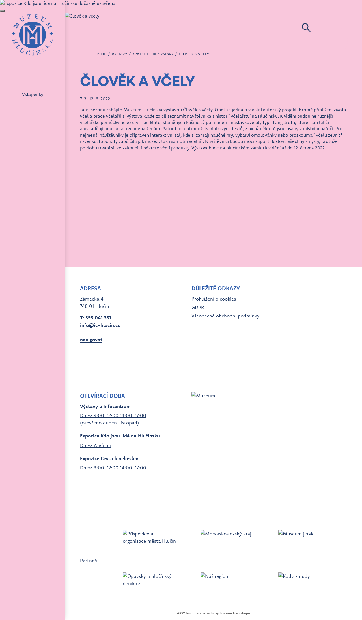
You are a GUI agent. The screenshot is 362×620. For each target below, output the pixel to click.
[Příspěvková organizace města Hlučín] (149, 539)
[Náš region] (227, 581)
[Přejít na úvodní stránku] (32, 34)
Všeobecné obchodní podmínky (225, 316)
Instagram (94, 364)
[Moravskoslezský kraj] (227, 539)
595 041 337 (98, 318)
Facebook (84, 364)
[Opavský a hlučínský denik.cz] (149, 581)
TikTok (115, 364)
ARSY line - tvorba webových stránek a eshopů (213, 613)
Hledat (306, 28)
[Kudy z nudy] (305, 581)
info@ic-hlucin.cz (100, 325)
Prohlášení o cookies (213, 299)
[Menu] (332, 41)
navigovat (91, 339)
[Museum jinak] (305, 539)
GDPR (197, 307)
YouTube (104, 364)
